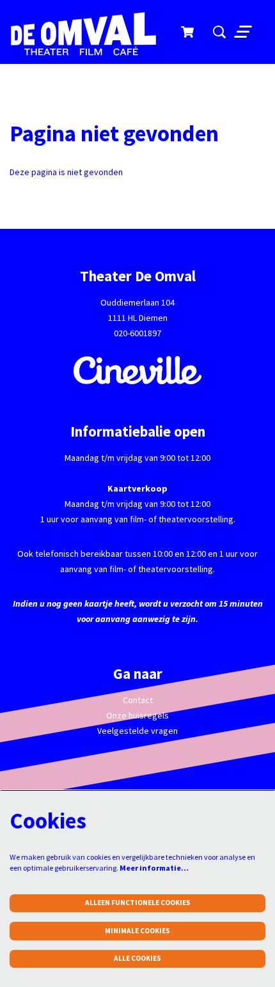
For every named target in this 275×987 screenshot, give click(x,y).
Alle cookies (137, 958)
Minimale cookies (137, 930)
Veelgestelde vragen (137, 730)
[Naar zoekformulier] (219, 32)
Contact (138, 700)
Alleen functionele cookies (138, 902)
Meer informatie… (154, 868)
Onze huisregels (137, 715)
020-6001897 (137, 333)
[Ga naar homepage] (90, 33)
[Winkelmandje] (188, 32)
